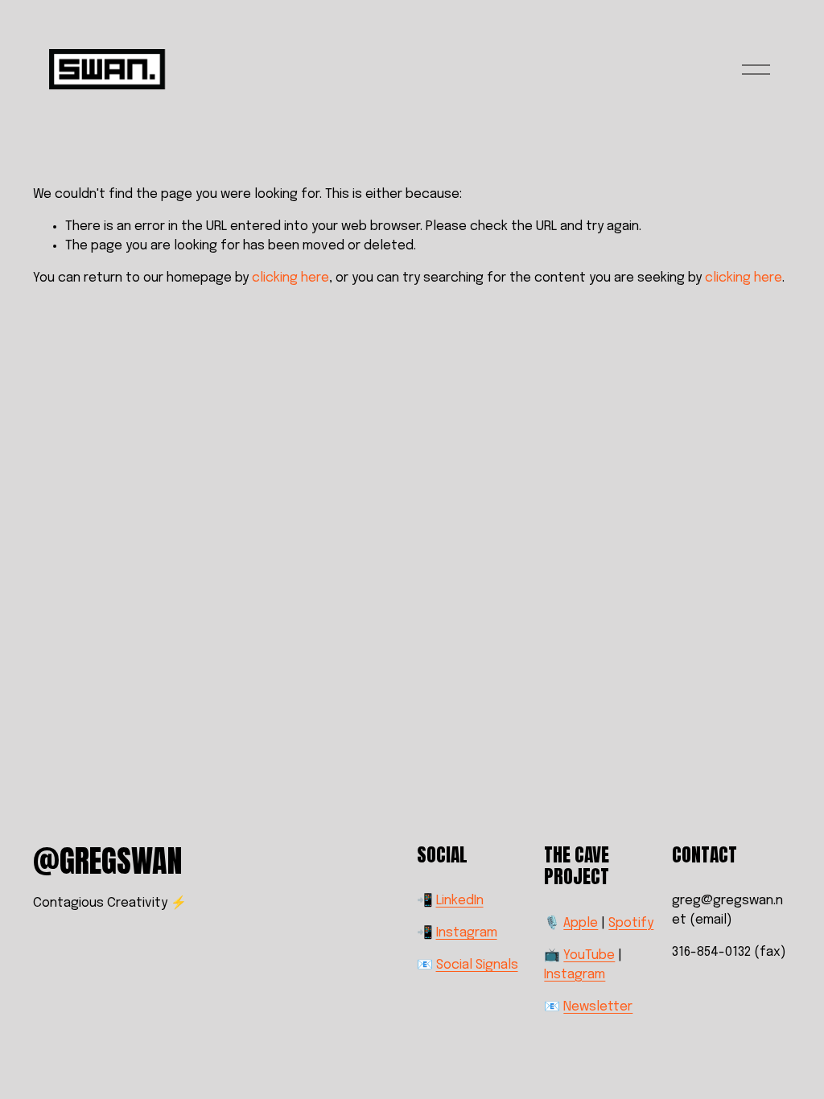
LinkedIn (460, 901)
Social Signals (477, 965)
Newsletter (597, 1007)
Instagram (466, 933)
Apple (580, 923)
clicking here (290, 278)
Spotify (630, 923)
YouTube (589, 955)
